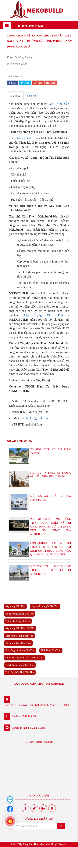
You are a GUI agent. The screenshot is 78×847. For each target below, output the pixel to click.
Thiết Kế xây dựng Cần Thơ (19, 665)
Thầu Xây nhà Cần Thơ (23, 138)
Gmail (52, 82)
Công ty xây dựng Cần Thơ (19, 613)
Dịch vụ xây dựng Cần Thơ (19, 635)
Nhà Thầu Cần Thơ (51, 650)
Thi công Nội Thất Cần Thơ (19, 672)
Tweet (26, 82)
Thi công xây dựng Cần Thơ (19, 650)
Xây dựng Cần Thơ (15, 606)
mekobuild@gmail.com (34, 418)
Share (13, 82)
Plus (39, 82)
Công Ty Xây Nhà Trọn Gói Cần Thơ (24, 657)
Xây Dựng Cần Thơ (43, 315)
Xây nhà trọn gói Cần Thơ (45, 606)
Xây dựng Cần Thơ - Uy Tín (19, 628)
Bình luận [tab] (32, 95)
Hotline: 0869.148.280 (30, 25)
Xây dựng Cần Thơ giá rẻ (18, 642)
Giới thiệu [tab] (15, 96)
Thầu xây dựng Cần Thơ (17, 621)
